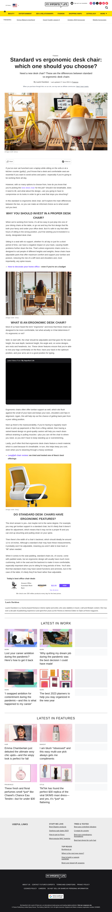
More (102, 13)
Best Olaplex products (57, 827)
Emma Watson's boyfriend (26, 20)
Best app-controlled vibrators (85, 827)
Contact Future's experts (43, 884)
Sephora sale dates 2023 (59, 831)
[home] (5, 13)
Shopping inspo (75, 13)
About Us (26, 884)
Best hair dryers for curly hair (85, 840)
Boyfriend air (66, 849)
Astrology (91, 13)
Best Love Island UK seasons (73, 863)
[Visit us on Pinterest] (100, 3)
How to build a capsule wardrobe (70, 858)
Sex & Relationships (44, 13)
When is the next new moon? (73, 853)
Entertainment (25, 13)
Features (55, 55)
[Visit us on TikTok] (103, 3)
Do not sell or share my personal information (67, 888)
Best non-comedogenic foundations (83, 835)
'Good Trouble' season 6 (51, 20)
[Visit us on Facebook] (94, 3)
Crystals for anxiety (81, 831)
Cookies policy (30, 888)
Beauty (11, 13)
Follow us (67, 161)
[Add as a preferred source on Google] (56, 896)
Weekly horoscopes (99, 20)
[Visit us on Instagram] (91, 3)
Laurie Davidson (42, 82)
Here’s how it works (82, 86)
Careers (42, 888)
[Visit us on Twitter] (97, 3)
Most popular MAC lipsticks (59, 839)
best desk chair (28, 188)
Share (11, 161)
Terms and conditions (65, 884)
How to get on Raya (56, 835)
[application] (38, 381)
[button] (38, 586)
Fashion (61, 13)
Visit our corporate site (84, 905)
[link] (14, 585)
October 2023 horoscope (76, 20)
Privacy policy (83, 884)
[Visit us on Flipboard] (106, 3)
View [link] (64, 585)
